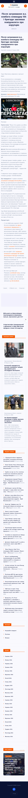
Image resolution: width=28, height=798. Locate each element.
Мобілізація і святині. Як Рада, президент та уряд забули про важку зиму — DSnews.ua (13, 490)
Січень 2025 (8, 725)
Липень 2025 (8, 703)
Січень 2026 (8, 682)
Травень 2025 (8, 711)
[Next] (23, 749)
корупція (22, 288)
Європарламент (8, 361)
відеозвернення (12, 94)
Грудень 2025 (8, 685)
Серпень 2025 (8, 700)
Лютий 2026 (8, 678)
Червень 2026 (9, 663)
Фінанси (7, 638)
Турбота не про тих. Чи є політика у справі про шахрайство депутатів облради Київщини (13, 473)
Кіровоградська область (10, 413)
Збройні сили (13, 288)
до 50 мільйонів (14, 281)
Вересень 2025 (9, 696)
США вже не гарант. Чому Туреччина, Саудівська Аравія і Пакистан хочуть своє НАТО (11, 590)
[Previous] (21, 749)
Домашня (14, 28)
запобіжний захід (15, 273)
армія (5, 288)
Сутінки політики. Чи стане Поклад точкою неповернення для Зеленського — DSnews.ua (13, 567)
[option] (14, 764)
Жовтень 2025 (9, 692)
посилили (12, 246)
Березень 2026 (9, 674)
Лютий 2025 (8, 722)
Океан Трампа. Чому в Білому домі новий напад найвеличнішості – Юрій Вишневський (13, 466)
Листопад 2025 (9, 689)
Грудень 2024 (8, 729)
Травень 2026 (8, 667)
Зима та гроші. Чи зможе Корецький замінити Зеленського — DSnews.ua (13, 513)
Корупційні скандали (6, 50)
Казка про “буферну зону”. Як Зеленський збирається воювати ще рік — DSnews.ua (13, 506)
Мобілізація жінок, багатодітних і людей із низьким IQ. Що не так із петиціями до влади (13, 610)
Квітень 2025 (8, 714)
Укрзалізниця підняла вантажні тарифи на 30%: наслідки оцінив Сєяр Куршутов (13, 529)
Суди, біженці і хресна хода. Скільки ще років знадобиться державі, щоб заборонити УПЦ (11, 520)
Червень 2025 (9, 707)
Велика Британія (17, 361)
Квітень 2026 (8, 671)
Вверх (14, 793)
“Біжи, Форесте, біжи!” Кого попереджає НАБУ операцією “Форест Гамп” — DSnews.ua (13, 551)
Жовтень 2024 (9, 736)
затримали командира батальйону (11, 180)
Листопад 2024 (9, 733)
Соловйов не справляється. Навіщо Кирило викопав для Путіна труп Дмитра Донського (14, 536)
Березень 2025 (9, 718)
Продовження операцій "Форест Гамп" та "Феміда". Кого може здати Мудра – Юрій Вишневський (13, 481)
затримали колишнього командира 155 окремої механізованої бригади (14, 253)
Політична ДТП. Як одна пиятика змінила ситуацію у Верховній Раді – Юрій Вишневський (13, 576)
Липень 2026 (8, 660)
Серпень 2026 (9, 656)
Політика (7, 634)
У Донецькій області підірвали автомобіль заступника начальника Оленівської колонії (13, 459)
